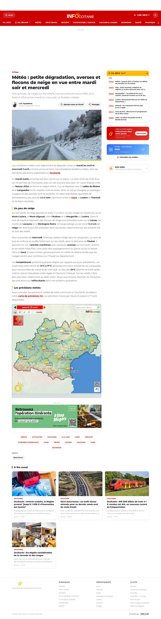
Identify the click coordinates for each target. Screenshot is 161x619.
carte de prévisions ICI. (30, 296)
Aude (46, 442)
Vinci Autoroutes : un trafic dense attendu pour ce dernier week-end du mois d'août (79, 504)
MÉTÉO (38, 22)
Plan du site (135, 599)
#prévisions (18, 457)
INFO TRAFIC (51, 22)
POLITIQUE (150, 22)
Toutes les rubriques (138, 590)
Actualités (37, 437)
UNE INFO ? (141, 15)
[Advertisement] (80, 48)
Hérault (89, 437)
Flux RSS (133, 593)
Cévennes (56, 448)
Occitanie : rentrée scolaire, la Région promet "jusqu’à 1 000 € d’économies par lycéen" (34, 504)
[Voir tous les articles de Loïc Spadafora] (14, 104)
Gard (74, 197)
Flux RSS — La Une (138, 596)
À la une (66, 437)
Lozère (68, 442)
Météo (57, 442)
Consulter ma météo (129, 157)
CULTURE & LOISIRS (108, 22)
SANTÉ (138, 22)
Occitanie (55, 173)
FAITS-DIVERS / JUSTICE (84, 22)
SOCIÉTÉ (65, 22)
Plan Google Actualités (139, 603)
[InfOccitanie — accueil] (80, 15)
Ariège (15, 72)
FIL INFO (7, 22)
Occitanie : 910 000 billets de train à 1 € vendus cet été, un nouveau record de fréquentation (127, 504)
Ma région (23, 22)
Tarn (92, 442)
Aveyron (81, 442)
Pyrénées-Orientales (28, 442)
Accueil (133, 586)
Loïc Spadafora (25, 103)
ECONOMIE (126, 22)
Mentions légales (137, 606)
